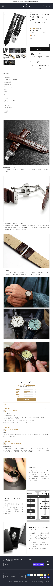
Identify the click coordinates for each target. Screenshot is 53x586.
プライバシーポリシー (35, 581)
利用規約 (41, 581)
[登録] (26, 564)
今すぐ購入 (40, 49)
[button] (2, 5)
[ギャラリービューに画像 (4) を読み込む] (23, 50)
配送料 (33, 32)
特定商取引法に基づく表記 (45, 582)
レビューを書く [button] (26, 399)
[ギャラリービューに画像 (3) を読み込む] (18, 50)
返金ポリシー (26, 581)
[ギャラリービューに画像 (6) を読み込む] (12, 56)
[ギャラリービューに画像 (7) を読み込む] (18, 56)
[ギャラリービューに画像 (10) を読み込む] (12, 62)
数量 (31, 38)
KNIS (14, 581)
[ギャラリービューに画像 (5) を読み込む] (6, 56)
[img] (6, 408)
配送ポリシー (47, 581)
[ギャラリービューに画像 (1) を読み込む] (6, 50)
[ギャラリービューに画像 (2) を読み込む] (12, 50)
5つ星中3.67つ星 (30, 385)
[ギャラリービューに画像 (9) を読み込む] (6, 62)
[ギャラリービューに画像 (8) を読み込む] (23, 56)
